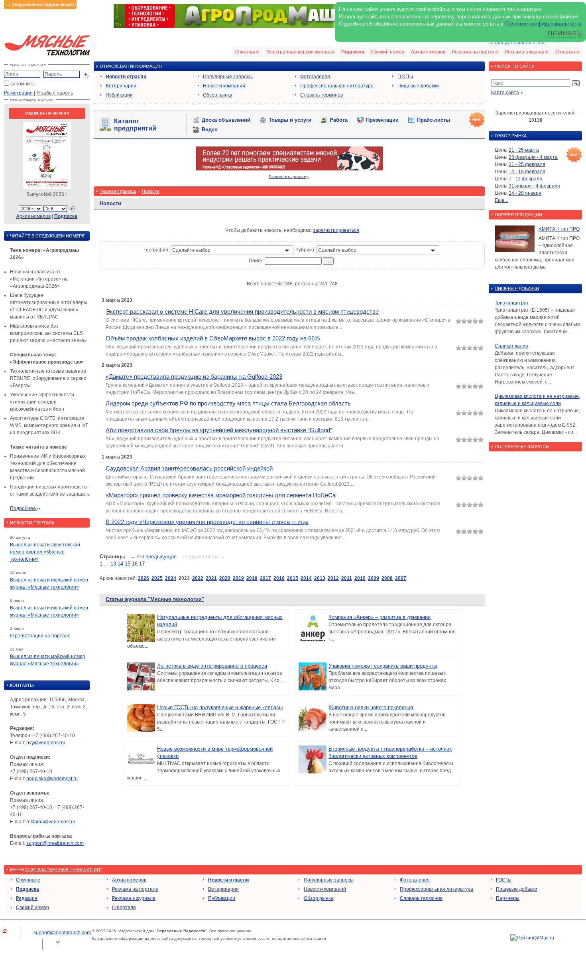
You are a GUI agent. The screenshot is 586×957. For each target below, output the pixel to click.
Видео (210, 129)
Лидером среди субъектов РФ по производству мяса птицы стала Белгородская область (228, 403)
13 (113, 564)
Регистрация (18, 93)
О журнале (247, 52)
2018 (252, 578)
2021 (211, 578)
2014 (306, 578)
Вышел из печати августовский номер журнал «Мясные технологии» (45, 552)
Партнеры (507, 898)
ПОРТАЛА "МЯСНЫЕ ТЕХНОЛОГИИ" (63, 869)
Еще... (501, 200)
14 (120, 564)
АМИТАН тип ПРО (559, 229)
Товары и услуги (290, 120)
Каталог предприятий (135, 125)
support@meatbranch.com (517, 42)
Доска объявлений (226, 120)
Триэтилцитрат (512, 303)
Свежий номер (387, 52)
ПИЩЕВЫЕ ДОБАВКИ (517, 288)
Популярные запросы (228, 76)
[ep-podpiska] (289, 169)
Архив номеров (428, 52)
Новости (150, 191)
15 (127, 564)
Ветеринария (121, 86)
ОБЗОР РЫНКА (511, 135)
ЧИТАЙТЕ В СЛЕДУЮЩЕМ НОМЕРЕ (47, 235)
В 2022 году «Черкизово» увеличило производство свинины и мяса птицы (207, 521)
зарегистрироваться (336, 230)
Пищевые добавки (418, 86)
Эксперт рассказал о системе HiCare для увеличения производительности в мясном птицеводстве (242, 311)
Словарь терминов (321, 95)
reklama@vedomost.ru (50, 822)
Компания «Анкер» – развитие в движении (379, 617)
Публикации (119, 95)
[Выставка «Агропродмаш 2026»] (293, 26)
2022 (197, 578)
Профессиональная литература (337, 86)
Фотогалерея (315, 76)
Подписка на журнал (47, 113)
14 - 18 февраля (527, 171)
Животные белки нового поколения (370, 707)
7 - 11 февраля (525, 179)
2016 (279, 578)
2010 (360, 578)
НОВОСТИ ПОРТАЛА (32, 522)
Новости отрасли (126, 76)
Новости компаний (224, 86)
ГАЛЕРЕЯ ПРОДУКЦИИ (518, 214)
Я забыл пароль (54, 93)
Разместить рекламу (289, 176)
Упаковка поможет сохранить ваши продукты (382, 666)
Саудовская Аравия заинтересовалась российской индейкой (189, 468)
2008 (387, 578)
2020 (224, 578)
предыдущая (161, 557)
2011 (346, 578)
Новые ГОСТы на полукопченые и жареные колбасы (220, 707)
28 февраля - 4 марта (533, 157)
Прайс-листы (433, 120)
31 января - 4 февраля (534, 186)
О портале (567, 52)
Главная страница (118, 191)
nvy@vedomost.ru (45, 742)
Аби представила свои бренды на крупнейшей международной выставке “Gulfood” (219, 430)
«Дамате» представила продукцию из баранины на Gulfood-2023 (194, 376)
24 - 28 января (525, 193)
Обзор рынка (217, 95)
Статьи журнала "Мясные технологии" (155, 599)
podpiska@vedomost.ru (52, 778)
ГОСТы (405, 76)
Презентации (382, 120)
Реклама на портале (475, 52)
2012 (333, 578)
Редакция (26, 898)
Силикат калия (511, 346)
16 (135, 564)
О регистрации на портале (40, 636)
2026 (143, 578)
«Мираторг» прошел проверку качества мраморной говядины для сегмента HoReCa (221, 495)
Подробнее (23, 508)
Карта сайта (505, 92)
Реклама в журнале (527, 52)
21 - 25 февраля (527, 164)
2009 (373, 578)
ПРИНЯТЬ (564, 33)
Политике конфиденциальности (543, 24)
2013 (319, 578)
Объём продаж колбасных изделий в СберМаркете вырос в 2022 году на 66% (213, 338)
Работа (339, 120)
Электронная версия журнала (300, 52)
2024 (170, 578)
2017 (265, 578)
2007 (400, 578)
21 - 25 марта (524, 150)
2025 (157, 578)
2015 (292, 578)
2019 (238, 578)
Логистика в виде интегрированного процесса (212, 666)
